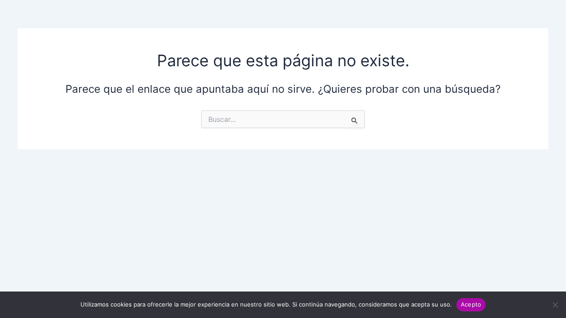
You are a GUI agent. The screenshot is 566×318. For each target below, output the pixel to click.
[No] (555, 304)
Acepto (471, 304)
